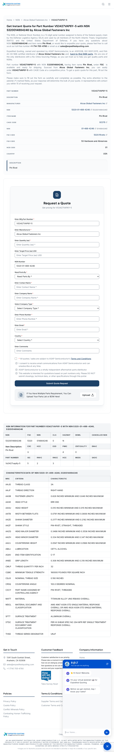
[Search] (103, 4)
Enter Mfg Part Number (24, 219)
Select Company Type (24, 304)
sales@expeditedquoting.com (20, 664)
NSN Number (20, 262)
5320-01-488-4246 (81, 109)
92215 (102, 122)
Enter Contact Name (23, 283)
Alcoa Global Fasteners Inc (35, 20)
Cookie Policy (9, 705)
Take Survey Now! (49, 684)
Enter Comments (21, 346)
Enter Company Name (24, 293)
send (107, 732)
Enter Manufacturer (23, 230)
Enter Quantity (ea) (23, 240)
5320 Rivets (99, 135)
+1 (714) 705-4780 (15, 668)
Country (18, 336)
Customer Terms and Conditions (55, 705)
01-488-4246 (87, 128)
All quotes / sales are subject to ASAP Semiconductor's (55, 358)
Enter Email (20, 325)
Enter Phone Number (23, 315)
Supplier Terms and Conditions (55, 701)
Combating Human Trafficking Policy (16, 715)
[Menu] (109, 4)
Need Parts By (21, 272)
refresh (107, 664)
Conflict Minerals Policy (13, 709)
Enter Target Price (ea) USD (26, 251)
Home (9, 20)
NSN (18, 20)
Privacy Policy (9, 701)
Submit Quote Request (57, 383)
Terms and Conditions (81, 358)
